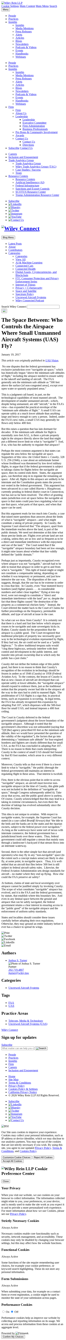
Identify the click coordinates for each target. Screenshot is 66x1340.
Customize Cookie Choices (16, 1157)
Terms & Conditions (19, 1082)
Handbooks (21, 53)
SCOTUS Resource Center (30, 191)
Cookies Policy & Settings (23, 1089)
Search (53, 6)
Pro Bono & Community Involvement (36, 132)
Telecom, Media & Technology (25, 1020)
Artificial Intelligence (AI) (29, 182)
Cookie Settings (10, 6)
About (11, 246)
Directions (28, 144)
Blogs (18, 40)
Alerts (18, 34)
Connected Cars (24, 265)
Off (16, 1311)
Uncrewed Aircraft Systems (30, 297)
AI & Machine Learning (28, 262)
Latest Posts (15, 243)
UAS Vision (51, 360)
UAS (11, 1005)
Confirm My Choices (13, 1336)
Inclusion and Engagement (23, 157)
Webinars (20, 56)
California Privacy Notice (22, 1092)
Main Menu (42, 6)
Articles (19, 37)
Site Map (13, 1079)
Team (18, 172)
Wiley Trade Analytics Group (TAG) (35, 166)
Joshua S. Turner (17, 960)
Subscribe (13, 148)
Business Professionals (35, 129)
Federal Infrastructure (27, 185)
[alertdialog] (33, 1252)
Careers (12, 153)
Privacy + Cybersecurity (28, 287)
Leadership (21, 116)
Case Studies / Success (28, 169)
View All (20, 259)
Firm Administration (34, 125)
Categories (14, 253)
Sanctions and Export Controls (32, 188)
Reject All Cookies (43, 1157)
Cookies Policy (28, 1151)
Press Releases (23, 31)
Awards (19, 135)
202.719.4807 (16, 969)
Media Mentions (24, 28)
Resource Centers (18, 176)
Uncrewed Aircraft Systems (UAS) (27, 1023)
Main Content (27, 6)
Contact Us (21, 138)
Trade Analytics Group (21, 160)
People (12, 15)
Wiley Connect (9, 1029)
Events (19, 50)
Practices (13, 18)
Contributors (15, 249)
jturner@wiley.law (18, 973)
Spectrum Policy (24, 294)
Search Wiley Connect (13, 306)
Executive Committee (34, 122)
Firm (11, 106)
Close (6, 1181)
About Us (20, 113)
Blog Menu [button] (8, 237)
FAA (11, 1002)
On (7, 1311)
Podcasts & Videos (25, 47)
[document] (33, 1252)
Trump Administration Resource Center (37, 195)
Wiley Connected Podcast (29, 300)
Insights (12, 22)
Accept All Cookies (12, 1161)
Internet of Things (25, 284)
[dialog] (33, 1147)
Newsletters (22, 44)
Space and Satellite (25, 291)
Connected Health (25, 268)
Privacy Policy (16, 1085)
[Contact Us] (16, 219)
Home (11, 1076)
